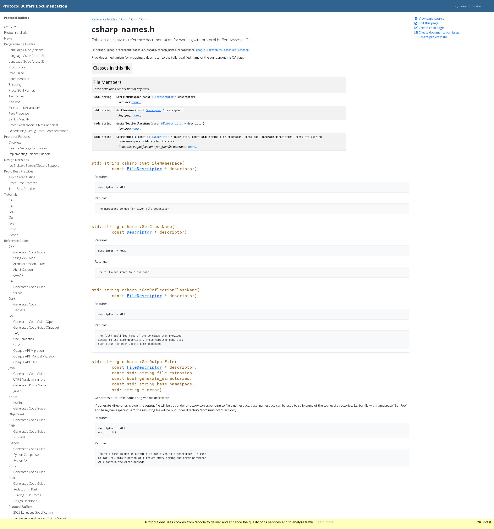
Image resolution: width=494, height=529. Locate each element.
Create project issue (433, 37)
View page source (431, 18)
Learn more (324, 522)
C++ (124, 19)
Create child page (431, 28)
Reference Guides (104, 19)
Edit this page (428, 23)
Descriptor (153, 110)
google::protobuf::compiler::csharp (222, 49)
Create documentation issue (438, 32)
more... (136, 102)
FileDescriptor (162, 96)
